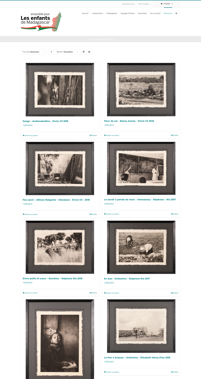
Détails (94, 135)
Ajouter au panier (31, 135)
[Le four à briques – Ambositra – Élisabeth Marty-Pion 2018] (141, 326)
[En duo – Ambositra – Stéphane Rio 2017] (141, 247)
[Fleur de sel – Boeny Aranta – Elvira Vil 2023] (141, 89)
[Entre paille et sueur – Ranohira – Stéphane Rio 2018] (60, 247)
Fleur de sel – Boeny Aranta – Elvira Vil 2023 (129, 121)
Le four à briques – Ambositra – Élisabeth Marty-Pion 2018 (137, 357)
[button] (176, 13)
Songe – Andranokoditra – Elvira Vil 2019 (45, 121)
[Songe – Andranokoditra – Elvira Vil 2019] (60, 89)
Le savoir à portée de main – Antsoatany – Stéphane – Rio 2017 (140, 199)
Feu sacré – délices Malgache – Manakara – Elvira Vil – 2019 (56, 200)
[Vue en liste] (89, 51)
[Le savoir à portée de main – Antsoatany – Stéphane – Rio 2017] (141, 168)
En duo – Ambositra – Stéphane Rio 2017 (127, 278)
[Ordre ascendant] (51, 52)
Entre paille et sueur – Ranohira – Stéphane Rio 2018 (52, 278)
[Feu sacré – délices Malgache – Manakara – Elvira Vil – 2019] (60, 168)
